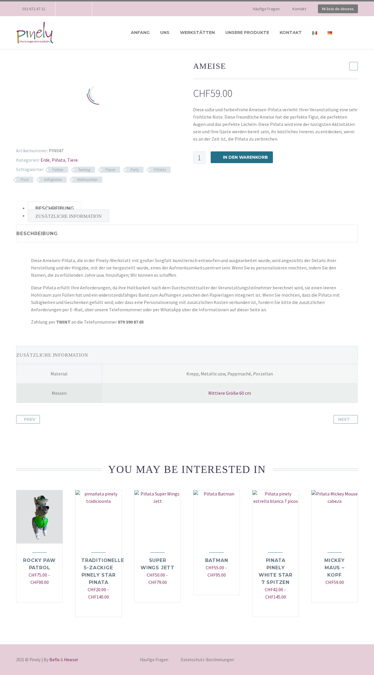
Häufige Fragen (266, 8)
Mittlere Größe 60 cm (229, 393)
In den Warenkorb (245, 157)
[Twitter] (25, 136)
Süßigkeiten (53, 179)
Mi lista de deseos (338, 8)
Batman (216, 560)
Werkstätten (197, 32)
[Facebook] (68, 8)
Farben (58, 169)
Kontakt (299, 8)
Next (344, 419)
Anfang (140, 32)
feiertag (84, 169)
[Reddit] (59, 136)
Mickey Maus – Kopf (334, 568)
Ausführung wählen (36, 594)
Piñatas (160, 169)
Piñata (58, 160)
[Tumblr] (42, 136)
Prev (29, 419)
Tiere (72, 160)
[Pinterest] (34, 136)
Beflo (54, 659)
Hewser (71, 659)
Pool (25, 179)
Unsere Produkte (247, 32)
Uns (164, 32)
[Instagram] (77, 8)
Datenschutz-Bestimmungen (207, 660)
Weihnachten (87, 179)
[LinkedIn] (51, 136)
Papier (110, 169)
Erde (45, 160)
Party (135, 169)
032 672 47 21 (33, 8)
